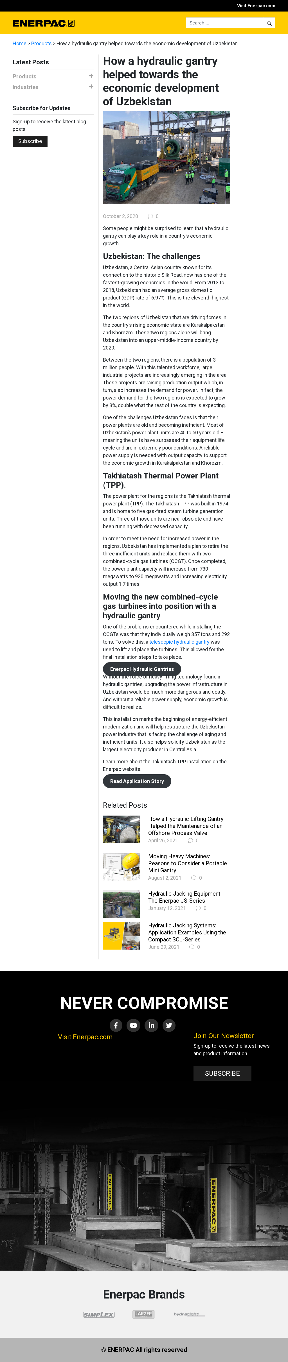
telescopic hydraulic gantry (180, 642)
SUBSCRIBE (222, 1073)
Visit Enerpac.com (256, 5)
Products (41, 43)
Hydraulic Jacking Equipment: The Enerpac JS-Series (185, 897)
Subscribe (30, 141)
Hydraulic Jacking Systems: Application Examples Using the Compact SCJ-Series (187, 932)
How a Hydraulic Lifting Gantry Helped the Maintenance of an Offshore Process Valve (185, 826)
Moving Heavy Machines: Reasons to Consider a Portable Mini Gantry (187, 863)
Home (19, 43)
